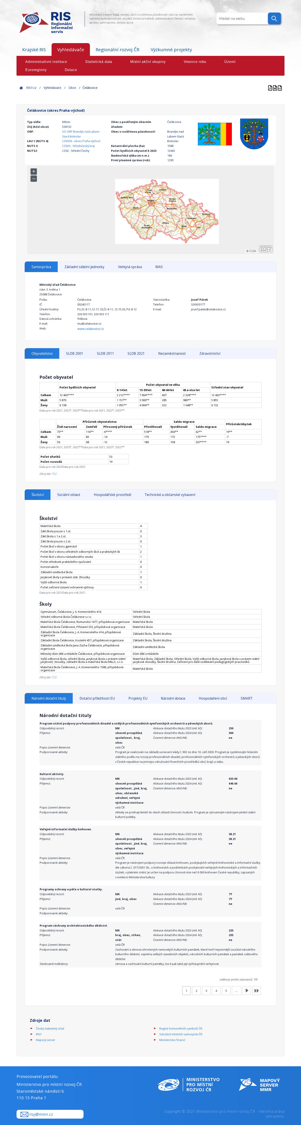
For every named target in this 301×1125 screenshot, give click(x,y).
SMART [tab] (247, 698)
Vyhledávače (70, 49)
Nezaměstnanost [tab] (172, 353)
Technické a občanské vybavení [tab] (170, 494)
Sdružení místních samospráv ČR (180, 1034)
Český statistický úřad (50, 1028)
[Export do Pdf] (270, 88)
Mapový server (45, 1040)
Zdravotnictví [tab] (209, 353)
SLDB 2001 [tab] (74, 353)
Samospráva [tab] (41, 267)
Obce (72, 88)
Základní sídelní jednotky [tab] (84, 267)
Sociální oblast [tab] (68, 494)
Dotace (71, 70)
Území (229, 62)
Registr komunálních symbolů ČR (180, 1028)
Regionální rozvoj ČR (117, 49)
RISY (39, 1034)
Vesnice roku (195, 62)
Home (21, 88)
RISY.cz (31, 88)
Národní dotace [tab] (173, 698)
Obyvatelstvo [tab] (42, 353)
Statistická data (98, 62)
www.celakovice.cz (90, 329)
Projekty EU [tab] (137, 698)
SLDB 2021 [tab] (136, 353)
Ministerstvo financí (172, 1040)
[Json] (280, 88)
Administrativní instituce (46, 62)
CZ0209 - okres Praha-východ (81, 141)
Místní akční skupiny (148, 62)
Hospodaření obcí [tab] (213, 698)
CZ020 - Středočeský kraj (78, 146)
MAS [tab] (159, 267)
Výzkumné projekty (171, 49)
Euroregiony (36, 70)
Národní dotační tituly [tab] (49, 698)
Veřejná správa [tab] (130, 267)
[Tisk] (275, 88)
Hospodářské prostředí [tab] (112, 494)
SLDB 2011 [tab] (105, 353)
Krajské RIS (34, 49)
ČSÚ (54, 474)
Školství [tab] (38, 494)
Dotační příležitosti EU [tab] (97, 698)
